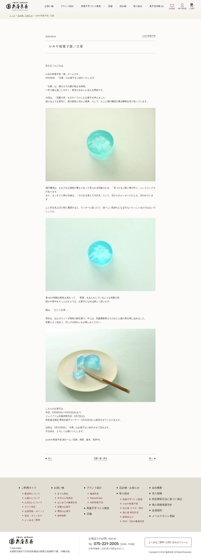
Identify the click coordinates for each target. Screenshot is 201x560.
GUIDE (172, 9)
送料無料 (61, 515)
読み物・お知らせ (25, 16)
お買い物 (49, 6)
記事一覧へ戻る (100, 458)
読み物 (123, 6)
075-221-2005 (106, 544)
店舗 (110, 6)
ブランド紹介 (67, 6)
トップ (12, 16)
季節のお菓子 (64, 511)
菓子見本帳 (154, 6)
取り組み (137, 6)
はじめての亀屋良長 (67, 502)
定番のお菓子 (64, 507)
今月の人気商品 (65, 498)
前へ (151, 458)
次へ (50, 458)
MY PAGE (182, 9)
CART (192, 6)
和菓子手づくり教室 (91, 6)
